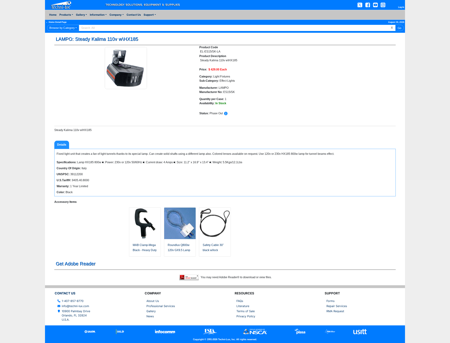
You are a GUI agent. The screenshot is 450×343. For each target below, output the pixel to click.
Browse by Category (62, 27)
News (150, 316)
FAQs (239, 301)
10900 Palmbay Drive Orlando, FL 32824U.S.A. (76, 315)
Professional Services (160, 306)
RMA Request (335, 311)
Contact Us (134, 14)
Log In (401, 7)
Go (399, 28)
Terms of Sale (245, 311)
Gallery (151, 311)
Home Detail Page (58, 22)
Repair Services (336, 306)
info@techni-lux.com (75, 306)
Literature (242, 306)
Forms (330, 301)
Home (53, 14)
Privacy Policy (245, 316)
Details (61, 144)
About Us (152, 301)
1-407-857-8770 (72, 301)
